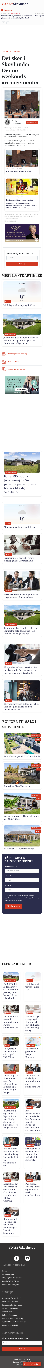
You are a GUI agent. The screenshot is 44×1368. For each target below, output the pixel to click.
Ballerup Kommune (9, 1315)
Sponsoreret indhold (10, 1325)
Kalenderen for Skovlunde (12, 1305)
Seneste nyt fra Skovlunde (12, 1298)
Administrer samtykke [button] (10, 1284)
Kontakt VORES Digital (10, 1281)
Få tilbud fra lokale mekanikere (14, 1322)
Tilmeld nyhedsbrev (32, 1364)
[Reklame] (22, 233)
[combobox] (6, 889)
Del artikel (30, 122)
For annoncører (8, 1274)
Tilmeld (22, 264)
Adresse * (8, 885)
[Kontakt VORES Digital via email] (27, 1258)
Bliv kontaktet (13, 906)
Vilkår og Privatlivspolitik (12, 1278)
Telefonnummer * (12, 866)
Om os (4, 1271)
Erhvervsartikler (8, 1312)
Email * (8, 876)
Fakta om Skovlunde (10, 1308)
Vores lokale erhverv (10, 1301)
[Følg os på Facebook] (16, 1258)
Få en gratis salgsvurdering (12, 1318)
